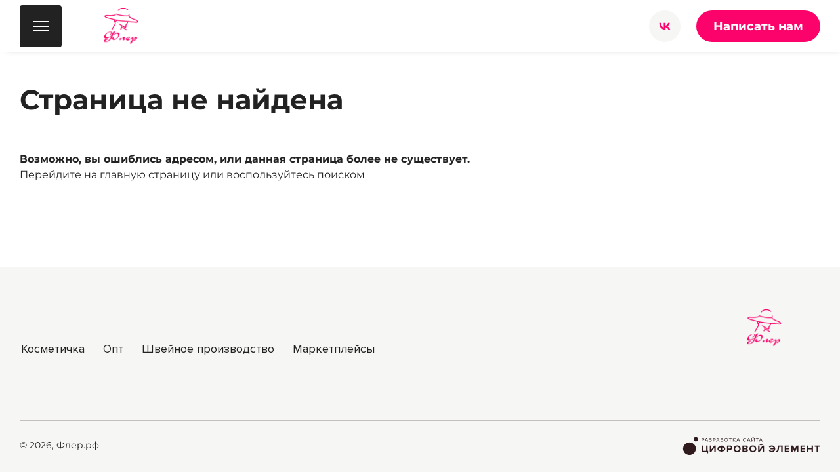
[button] (665, 26)
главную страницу (150, 174)
